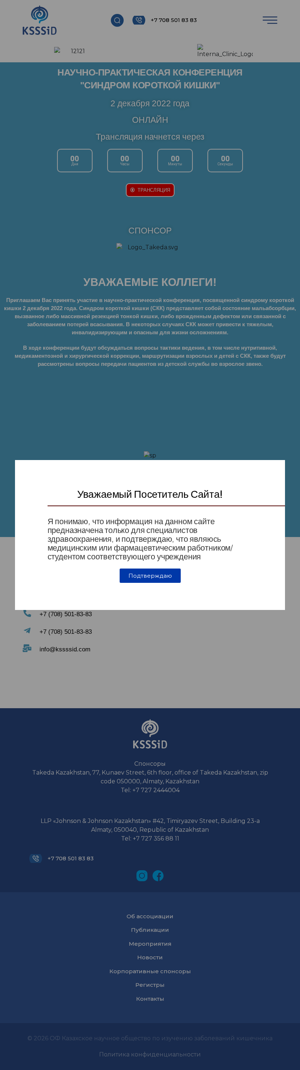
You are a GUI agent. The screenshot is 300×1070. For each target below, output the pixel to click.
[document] (150, 535)
